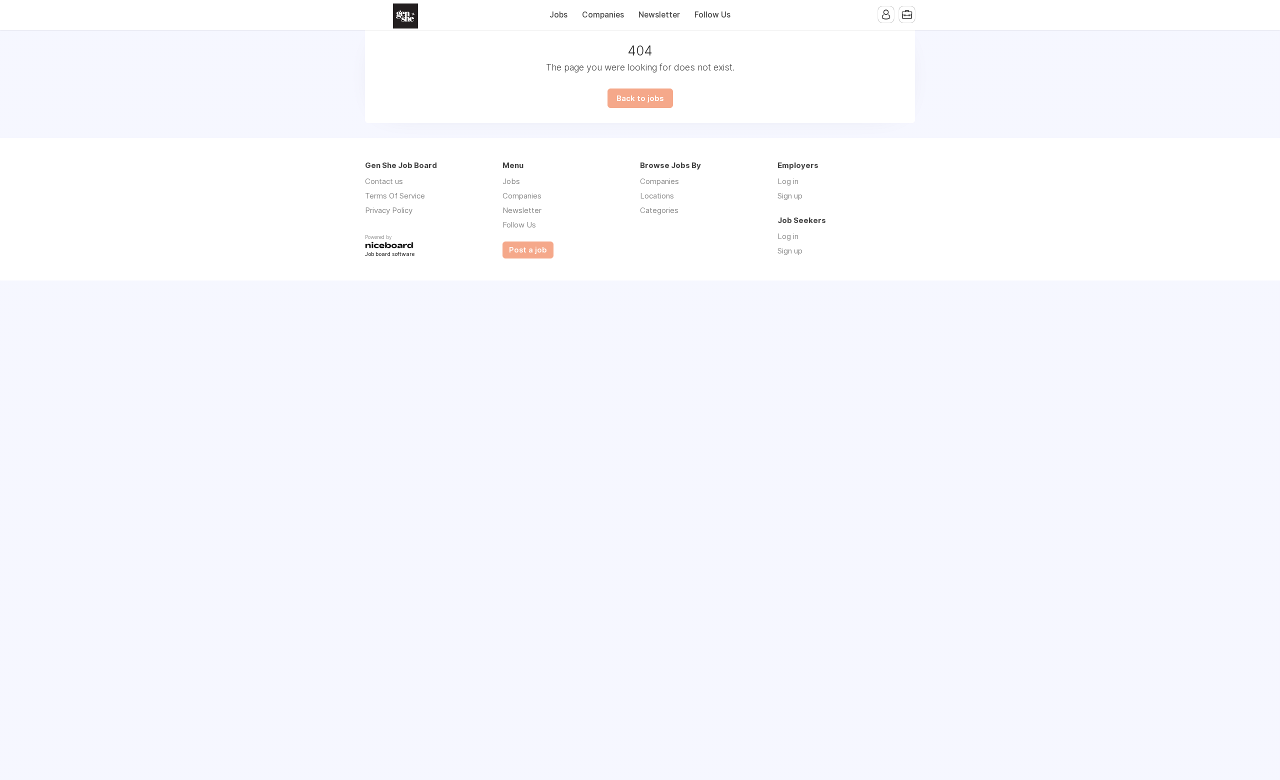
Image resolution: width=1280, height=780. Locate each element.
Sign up (790, 195)
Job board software (389, 255)
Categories (659, 210)
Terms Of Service (395, 195)
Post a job (528, 250)
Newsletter (659, 15)
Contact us (384, 181)
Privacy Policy (388, 210)
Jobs (559, 15)
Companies (603, 15)
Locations (657, 195)
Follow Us (712, 15)
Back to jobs (640, 98)
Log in (788, 181)
